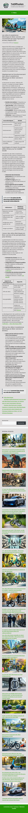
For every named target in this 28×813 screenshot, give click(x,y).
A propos (16, 806)
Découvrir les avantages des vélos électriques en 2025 (11, 735)
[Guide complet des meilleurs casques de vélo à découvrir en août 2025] (14, 707)
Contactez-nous (8, 806)
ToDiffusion (17, 4)
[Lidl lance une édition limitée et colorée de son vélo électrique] (14, 561)
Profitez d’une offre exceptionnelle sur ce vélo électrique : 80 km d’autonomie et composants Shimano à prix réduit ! (13, 779)
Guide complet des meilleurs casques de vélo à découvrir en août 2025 (13, 716)
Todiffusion (8, 270)
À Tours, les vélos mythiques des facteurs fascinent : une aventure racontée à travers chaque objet (14, 490)
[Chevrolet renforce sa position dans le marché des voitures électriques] (14, 790)
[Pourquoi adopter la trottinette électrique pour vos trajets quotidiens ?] (14, 647)
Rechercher (5, 420)
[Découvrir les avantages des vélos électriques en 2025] (14, 726)
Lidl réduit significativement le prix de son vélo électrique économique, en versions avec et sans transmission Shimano (14, 401)
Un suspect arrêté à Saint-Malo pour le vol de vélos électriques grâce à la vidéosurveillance (13, 631)
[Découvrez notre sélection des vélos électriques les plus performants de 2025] (14, 745)
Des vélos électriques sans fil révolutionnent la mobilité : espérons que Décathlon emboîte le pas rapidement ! (14, 590)
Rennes (19, 310)
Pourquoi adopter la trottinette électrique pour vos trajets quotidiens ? (13, 656)
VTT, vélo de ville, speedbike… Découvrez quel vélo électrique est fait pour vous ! (13, 551)
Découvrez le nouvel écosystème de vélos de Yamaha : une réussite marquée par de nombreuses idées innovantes (13, 451)
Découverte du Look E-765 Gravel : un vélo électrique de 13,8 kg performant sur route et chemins (13, 531)
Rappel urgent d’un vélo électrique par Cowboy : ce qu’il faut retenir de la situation (13, 471)
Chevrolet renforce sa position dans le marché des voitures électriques (12, 799)
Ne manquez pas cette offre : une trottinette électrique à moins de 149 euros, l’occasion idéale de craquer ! (14, 774)
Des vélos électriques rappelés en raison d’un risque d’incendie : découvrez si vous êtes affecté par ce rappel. (13, 636)
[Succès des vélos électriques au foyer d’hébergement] (14, 666)
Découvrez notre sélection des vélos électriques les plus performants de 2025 (13, 754)
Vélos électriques (8, 397)
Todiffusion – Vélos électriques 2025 (11, 324)
